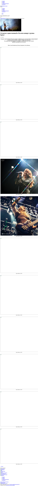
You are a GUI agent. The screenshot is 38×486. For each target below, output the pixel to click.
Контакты (3, 4)
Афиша (3, 9)
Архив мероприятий (5, 3)
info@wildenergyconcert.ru (4, 481)
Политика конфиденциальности (14, 484)
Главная (3, 1)
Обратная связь (2, 482)
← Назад (1, 466)
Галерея (3, 2)
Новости (4, 18)
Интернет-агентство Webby (10, 485)
